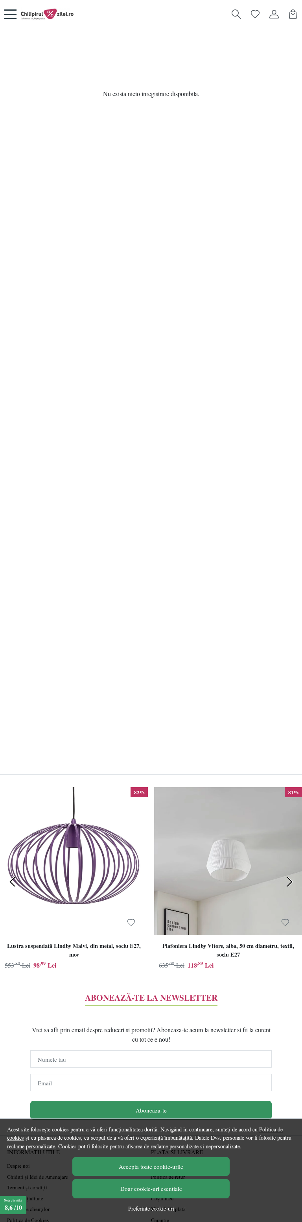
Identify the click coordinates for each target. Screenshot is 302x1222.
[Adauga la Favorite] (131, 922)
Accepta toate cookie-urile (151, 1166)
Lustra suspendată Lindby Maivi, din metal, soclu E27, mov (74, 950)
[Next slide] (289, 881)
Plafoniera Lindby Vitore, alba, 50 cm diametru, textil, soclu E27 (228, 950)
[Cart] (293, 14)
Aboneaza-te (151, 1110)
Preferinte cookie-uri (151, 1208)
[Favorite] (255, 14)
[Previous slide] (12, 881)
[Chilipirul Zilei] (47, 14)
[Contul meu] (274, 14)
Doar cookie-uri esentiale (151, 1188)
